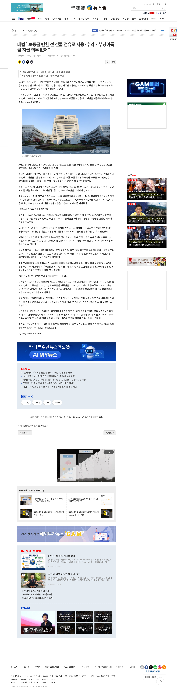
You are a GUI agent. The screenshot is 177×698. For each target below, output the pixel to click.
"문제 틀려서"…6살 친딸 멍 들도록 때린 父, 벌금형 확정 (47, 372)
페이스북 (23, 62)
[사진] (33, 561)
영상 (29, 18)
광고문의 (131, 666)
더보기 (163, 30)
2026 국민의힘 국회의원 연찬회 (84, 616)
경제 (66, 18)
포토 (40, 18)
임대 (47, 402)
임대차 (37, 402)
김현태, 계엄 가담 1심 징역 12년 (64, 574)
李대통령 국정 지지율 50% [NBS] (37, 594)
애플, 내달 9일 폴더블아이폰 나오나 (37, 597)
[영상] (147, 188)
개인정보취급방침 (52, 666)
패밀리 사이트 (151, 677)
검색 (163, 8)
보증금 (57, 402)
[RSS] (164, 667)
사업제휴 (37, 666)
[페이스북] (146, 667)
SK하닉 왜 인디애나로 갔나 (61, 555)
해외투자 (96, 18)
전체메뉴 (13, 19)
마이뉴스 (162, 13)
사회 (73, 18)
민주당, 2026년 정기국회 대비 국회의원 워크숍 (66, 616)
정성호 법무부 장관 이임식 (84, 628)
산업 (106, 18)
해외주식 (149, 13)
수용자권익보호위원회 (103, 666)
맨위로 (109, 433)
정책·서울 (56, 18)
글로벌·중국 (84, 18)
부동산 (126, 18)
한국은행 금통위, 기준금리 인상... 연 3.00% (66, 628)
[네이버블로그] (155, 667)
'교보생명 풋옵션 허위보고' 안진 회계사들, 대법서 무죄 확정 (49, 376)
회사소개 (14, 666)
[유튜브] (142, 667)
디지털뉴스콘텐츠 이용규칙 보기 (34, 425)
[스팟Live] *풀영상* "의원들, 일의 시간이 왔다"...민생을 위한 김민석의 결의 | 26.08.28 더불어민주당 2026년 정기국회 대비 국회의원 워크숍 (146, 243)
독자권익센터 (85, 666)
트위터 (27, 62)
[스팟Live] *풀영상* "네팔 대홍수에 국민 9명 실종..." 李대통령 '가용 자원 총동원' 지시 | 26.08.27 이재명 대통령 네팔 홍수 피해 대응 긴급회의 (147, 219)
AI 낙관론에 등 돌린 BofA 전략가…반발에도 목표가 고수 (83, 499)
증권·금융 (115, 18)
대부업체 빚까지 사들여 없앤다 (35, 590)
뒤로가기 (25, 433)
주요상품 (25, 666)
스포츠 (154, 18)
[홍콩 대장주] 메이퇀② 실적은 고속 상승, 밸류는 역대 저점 (83, 513)
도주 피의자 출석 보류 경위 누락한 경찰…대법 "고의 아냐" (48, 383)
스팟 (132, 174)
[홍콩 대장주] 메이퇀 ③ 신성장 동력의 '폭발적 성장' (48, 513)
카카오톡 (19, 62)
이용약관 (119, 666)
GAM (162, 18)
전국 (134, 18)
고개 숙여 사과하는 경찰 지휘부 (103, 628)
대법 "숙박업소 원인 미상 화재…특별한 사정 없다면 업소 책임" (50, 386)
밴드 (31, 62)
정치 (47, 18)
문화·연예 (143, 18)
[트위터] (151, 667)
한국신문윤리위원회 (153, 671)
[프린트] (113, 62)
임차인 (26, 402)
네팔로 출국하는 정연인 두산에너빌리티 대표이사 (103, 616)
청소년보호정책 (69, 666)
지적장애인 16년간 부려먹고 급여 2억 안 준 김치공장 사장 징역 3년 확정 (54, 379)
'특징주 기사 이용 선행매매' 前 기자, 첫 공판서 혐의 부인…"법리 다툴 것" (129, 30)
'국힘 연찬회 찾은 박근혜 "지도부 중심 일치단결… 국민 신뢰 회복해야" (37, 630)
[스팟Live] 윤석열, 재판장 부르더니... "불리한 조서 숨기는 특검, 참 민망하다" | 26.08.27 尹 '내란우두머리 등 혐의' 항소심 (146, 195)
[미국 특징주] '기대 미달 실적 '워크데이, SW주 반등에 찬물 (48, 499)
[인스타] (160, 667)
